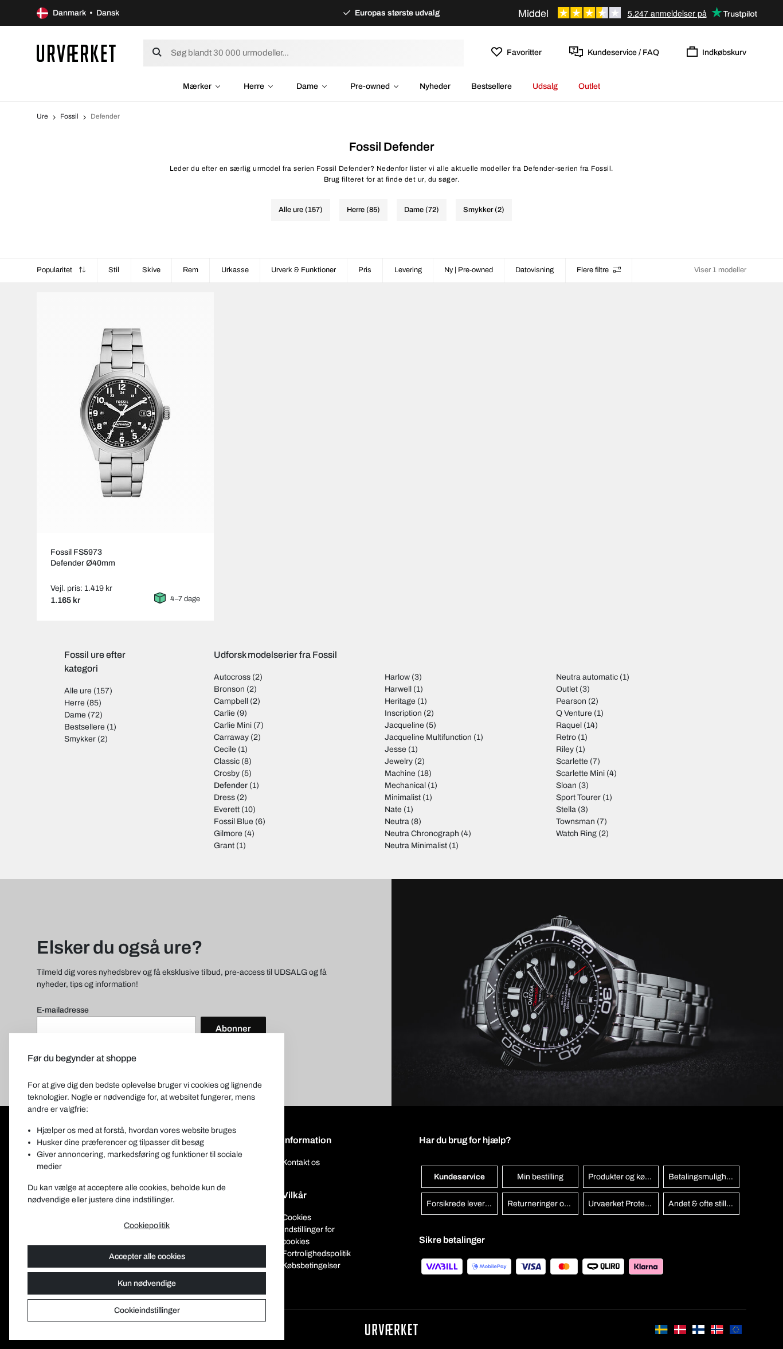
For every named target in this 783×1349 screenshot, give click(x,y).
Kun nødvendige (147, 1283)
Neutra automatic (587, 677)
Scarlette (572, 761)
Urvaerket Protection (623, 1203)
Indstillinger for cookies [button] (308, 1235)
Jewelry (399, 761)
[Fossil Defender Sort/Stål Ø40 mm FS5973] (125, 413)
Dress (224, 797)
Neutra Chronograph (422, 833)
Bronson (229, 689)
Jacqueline (404, 725)
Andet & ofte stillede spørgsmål (703, 1203)
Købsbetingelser (311, 1265)
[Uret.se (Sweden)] (662, 1329)
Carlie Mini (233, 725)
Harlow (397, 677)
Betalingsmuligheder (703, 1176)
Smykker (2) (483, 210)
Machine (400, 773)
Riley (565, 749)
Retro (566, 737)
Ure (42, 116)
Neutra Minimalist (416, 845)
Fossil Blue (233, 821)
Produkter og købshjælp (623, 1176)
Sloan (566, 785)
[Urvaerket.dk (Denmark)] (681, 1329)
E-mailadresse (63, 1010)
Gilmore (228, 833)
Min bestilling (540, 1176)
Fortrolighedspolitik (316, 1253)
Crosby (227, 773)
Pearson (571, 701)
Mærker (197, 86)
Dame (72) (421, 210)
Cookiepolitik (147, 1225)
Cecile (225, 749)
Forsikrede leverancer (462, 1203)
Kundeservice (459, 1176)
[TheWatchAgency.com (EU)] (736, 1329)
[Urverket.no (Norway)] (718, 1329)
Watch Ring (576, 833)
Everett (227, 809)
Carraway (231, 737)
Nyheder (435, 86)
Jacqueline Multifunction (428, 737)
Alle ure (78, 691)
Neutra (397, 821)
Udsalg (545, 86)
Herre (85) (363, 210)
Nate (393, 809)
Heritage (400, 701)
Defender (231, 785)
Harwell (398, 689)
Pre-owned (370, 86)
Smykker (80, 739)
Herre (254, 86)
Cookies (296, 1217)
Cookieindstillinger (147, 1310)
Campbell (231, 701)
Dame (307, 86)
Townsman (575, 821)
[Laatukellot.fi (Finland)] (699, 1329)
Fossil (69, 116)
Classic (227, 761)
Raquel (569, 725)
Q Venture (574, 713)
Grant (224, 845)
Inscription (403, 713)
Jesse (395, 749)
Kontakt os (301, 1162)
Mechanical (405, 785)
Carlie (224, 713)
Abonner (233, 1028)
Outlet (589, 86)
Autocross (232, 677)
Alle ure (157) (301, 210)
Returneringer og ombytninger (542, 1203)
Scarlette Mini (580, 773)
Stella (566, 809)
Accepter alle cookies (147, 1256)
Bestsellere (491, 86)
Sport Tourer (578, 797)
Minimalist (403, 797)
